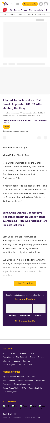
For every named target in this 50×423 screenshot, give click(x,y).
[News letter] (41, 4)
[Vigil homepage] (15, 5)
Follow (6, 127)
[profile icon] (46, 4)
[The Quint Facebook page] (6, 407)
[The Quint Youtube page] (42, 407)
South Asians (40, 120)
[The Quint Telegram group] (33, 407)
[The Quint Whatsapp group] (24, 407)
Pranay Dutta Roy (11, 120)
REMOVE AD (40, 20)
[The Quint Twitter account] (15, 407)
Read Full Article (25, 283)
